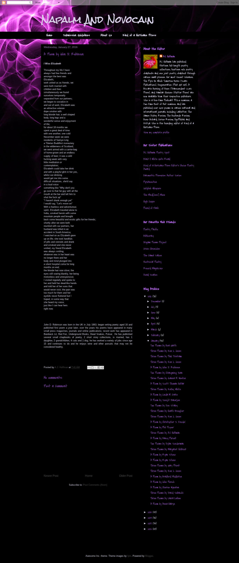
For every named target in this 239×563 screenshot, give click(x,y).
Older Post (125, 475)
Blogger (149, 556)
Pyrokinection (150, 182)
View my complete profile (156, 132)
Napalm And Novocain (97, 19)
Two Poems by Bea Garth (163, 345)
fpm (129, 556)
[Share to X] (95, 367)
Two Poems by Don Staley (164, 405)
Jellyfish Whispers (152, 188)
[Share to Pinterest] (102, 367)
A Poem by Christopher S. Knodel (167, 422)
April (154, 324)
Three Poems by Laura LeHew (165, 498)
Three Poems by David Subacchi (166, 493)
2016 (150, 296)
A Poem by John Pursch (162, 482)
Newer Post (51, 475)
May (153, 318)
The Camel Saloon (152, 255)
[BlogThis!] (92, 367)
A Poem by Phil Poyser (162, 427)
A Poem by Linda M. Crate (164, 395)
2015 (150, 512)
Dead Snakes (150, 275)
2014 (150, 518)
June (153, 313)
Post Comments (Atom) (95, 485)
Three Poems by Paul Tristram (166, 356)
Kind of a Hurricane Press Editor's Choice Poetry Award (168, 167)
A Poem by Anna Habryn (162, 504)
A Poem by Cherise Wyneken (164, 487)
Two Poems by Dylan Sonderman (167, 444)
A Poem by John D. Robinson (165, 367)
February (156, 335)
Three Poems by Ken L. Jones (165, 351)
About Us (106, 35)
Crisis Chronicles (151, 249)
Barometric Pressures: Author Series (162, 175)
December (156, 301)
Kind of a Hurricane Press (139, 35)
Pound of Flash (151, 208)
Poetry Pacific (150, 229)
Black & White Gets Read (156, 159)
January (155, 341)
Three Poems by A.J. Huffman (165, 433)
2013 (150, 523)
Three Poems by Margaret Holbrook (168, 449)
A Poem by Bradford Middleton (166, 476)
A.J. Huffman (169, 56)
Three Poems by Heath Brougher (167, 411)
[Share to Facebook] (99, 367)
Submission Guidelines (76, 35)
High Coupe (148, 201)
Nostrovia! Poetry (152, 262)
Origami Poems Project (155, 242)
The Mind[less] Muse (154, 195)
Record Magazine (153, 268)
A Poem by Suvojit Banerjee (165, 400)
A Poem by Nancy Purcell (163, 438)
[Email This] (89, 367)
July (153, 307)
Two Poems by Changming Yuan (166, 373)
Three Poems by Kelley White (165, 389)
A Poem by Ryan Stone (162, 455)
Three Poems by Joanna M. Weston (168, 378)
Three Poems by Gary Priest (165, 465)
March (154, 330)
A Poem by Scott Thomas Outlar (167, 384)
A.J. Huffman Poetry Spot (156, 152)
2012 (150, 529)
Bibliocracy (148, 236)
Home (49, 35)
